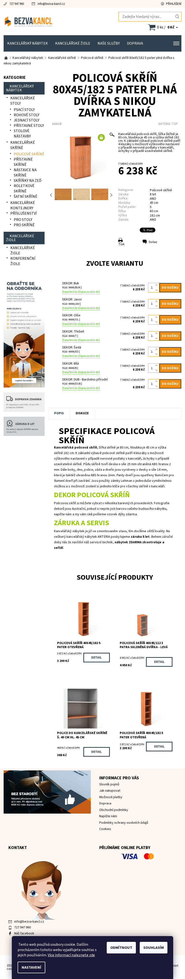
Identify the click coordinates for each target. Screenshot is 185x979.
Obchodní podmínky (113, 810)
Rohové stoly (26, 115)
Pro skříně (24, 225)
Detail (96, 657)
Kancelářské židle (72, 43)
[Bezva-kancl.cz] (48, 21)
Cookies (105, 829)
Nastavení (31, 967)
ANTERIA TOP (168, 124)
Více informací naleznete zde (71, 955)
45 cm (154, 202)
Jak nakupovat (109, 790)
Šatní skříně (25, 196)
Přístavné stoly (29, 125)
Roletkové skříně (24, 188)
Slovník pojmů (109, 784)
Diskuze (82, 413)
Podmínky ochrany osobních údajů (123, 822)
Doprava (135, 43)
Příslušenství (23, 213)
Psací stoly (24, 109)
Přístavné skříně (23, 162)
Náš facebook (24, 933)
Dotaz (153, 242)
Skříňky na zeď (27, 180)
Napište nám (108, 816)
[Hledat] (177, 16)
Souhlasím (153, 947)
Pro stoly (23, 219)
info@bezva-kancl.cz (51, 4)
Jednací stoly (26, 120)
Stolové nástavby (22, 133)
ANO (153, 219)
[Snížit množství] (157, 290)
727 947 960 (16, 4)
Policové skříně (161, 190)
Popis (59, 413)
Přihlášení (173, 4)
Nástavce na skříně (25, 172)
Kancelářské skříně (22, 145)
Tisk (121, 244)
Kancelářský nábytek (27, 43)
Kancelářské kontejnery (22, 205)
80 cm (154, 211)
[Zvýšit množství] (157, 285)
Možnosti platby (110, 797)
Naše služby (109, 43)
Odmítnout (121, 947)
